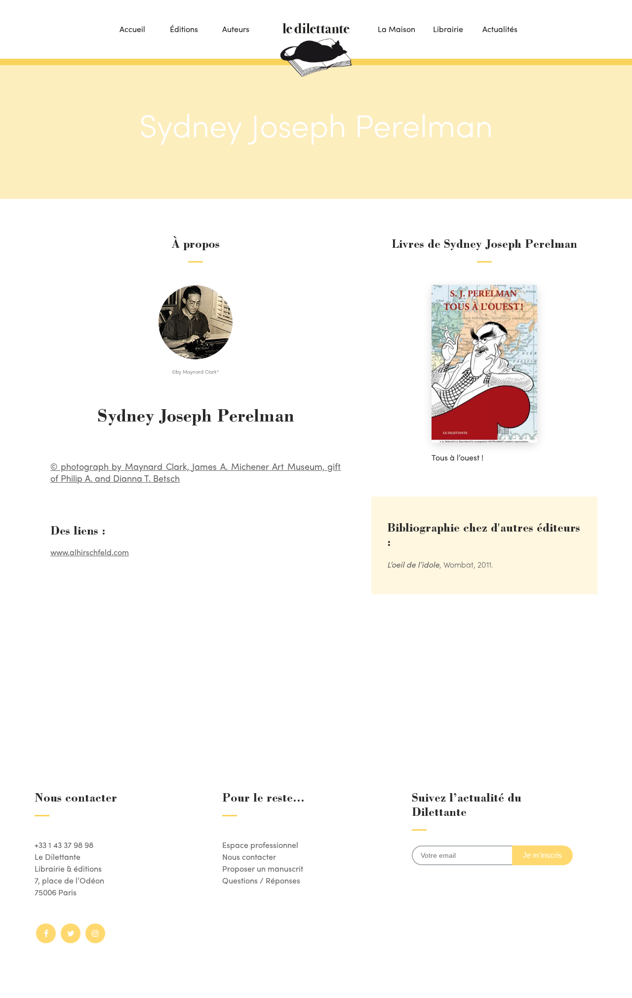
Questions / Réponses (261, 880)
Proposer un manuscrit (262, 868)
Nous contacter (249, 856)
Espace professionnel (260, 844)
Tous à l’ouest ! (457, 457)
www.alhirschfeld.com (89, 552)
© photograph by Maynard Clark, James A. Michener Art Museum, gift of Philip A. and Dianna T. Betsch (195, 472)
